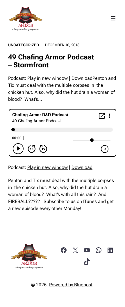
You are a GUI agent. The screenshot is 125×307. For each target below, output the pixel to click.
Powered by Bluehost (70, 284)
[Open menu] (113, 18)
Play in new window (47, 167)
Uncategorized (23, 45)
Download (82, 167)
